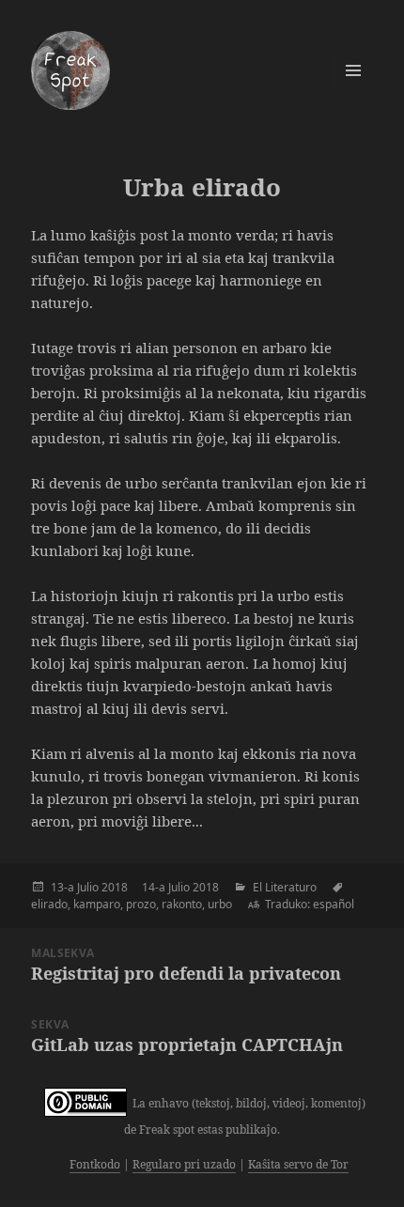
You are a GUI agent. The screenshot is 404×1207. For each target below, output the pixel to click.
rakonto (182, 904)
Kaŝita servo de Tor (298, 1164)
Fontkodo (95, 1164)
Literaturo (291, 887)
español (333, 904)
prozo (141, 904)
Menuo (353, 70)
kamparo (96, 904)
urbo (220, 904)
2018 (114, 887)
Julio (88, 887)
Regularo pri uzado (184, 1164)
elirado (49, 904)
